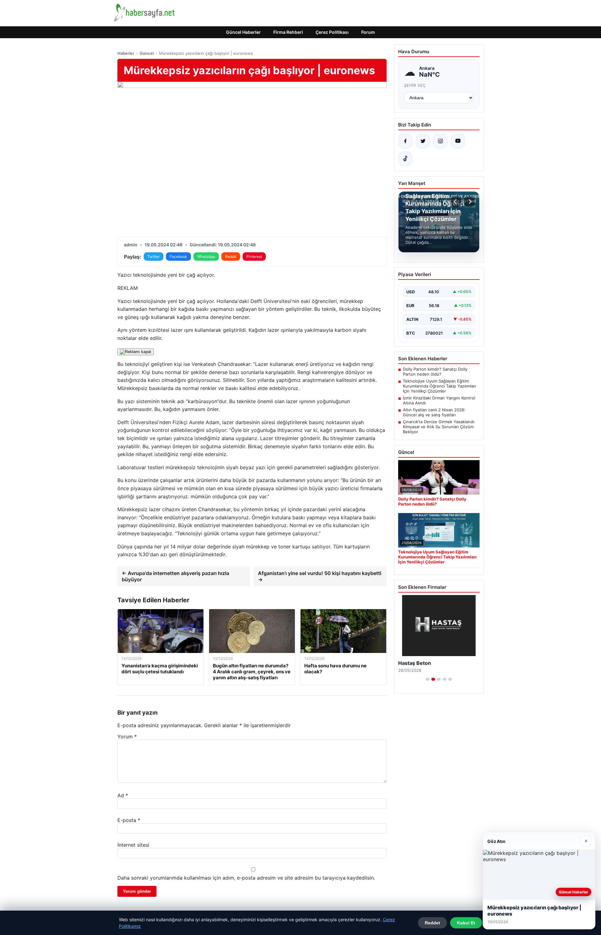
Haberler (125, 53)
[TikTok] (405, 159)
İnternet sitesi (133, 845)
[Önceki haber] (456, 201)
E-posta (128, 820)
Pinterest (254, 256)
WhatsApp (206, 256)
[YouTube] (458, 141)
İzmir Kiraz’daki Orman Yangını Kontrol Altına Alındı (439, 400)
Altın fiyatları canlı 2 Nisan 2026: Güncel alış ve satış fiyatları (434, 412)
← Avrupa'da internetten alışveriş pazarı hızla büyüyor (175, 576)
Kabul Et (466, 922)
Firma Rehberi (288, 32)
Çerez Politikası (332, 32)
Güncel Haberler (243, 32)
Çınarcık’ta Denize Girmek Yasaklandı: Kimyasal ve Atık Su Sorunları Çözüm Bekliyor (439, 426)
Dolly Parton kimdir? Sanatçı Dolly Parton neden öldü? (435, 372)
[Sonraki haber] (469, 201)
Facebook (178, 256)
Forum (368, 32)
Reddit (230, 256)
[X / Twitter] (423, 141)
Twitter (153, 256)
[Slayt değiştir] (427, 679)
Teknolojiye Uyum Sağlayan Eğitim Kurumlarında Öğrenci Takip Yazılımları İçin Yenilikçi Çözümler (439, 385)
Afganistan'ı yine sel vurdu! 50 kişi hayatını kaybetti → (319, 576)
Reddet (432, 922)
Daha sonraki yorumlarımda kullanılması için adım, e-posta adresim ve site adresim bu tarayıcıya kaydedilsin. (246, 878)
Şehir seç (415, 85)
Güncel (147, 53)
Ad (122, 795)
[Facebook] (405, 141)
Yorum (127, 736)
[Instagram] (440, 141)
